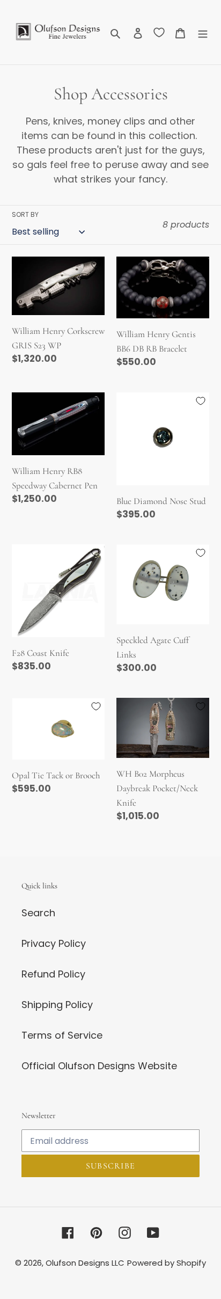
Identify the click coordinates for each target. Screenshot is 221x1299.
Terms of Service (61, 1035)
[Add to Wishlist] (96, 265)
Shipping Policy (57, 1004)
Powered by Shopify (166, 1262)
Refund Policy (53, 974)
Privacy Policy (53, 943)
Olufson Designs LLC (85, 1262)
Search (38, 912)
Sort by (25, 214)
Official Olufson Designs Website (99, 1065)
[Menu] (202, 32)
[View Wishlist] (159, 32)
